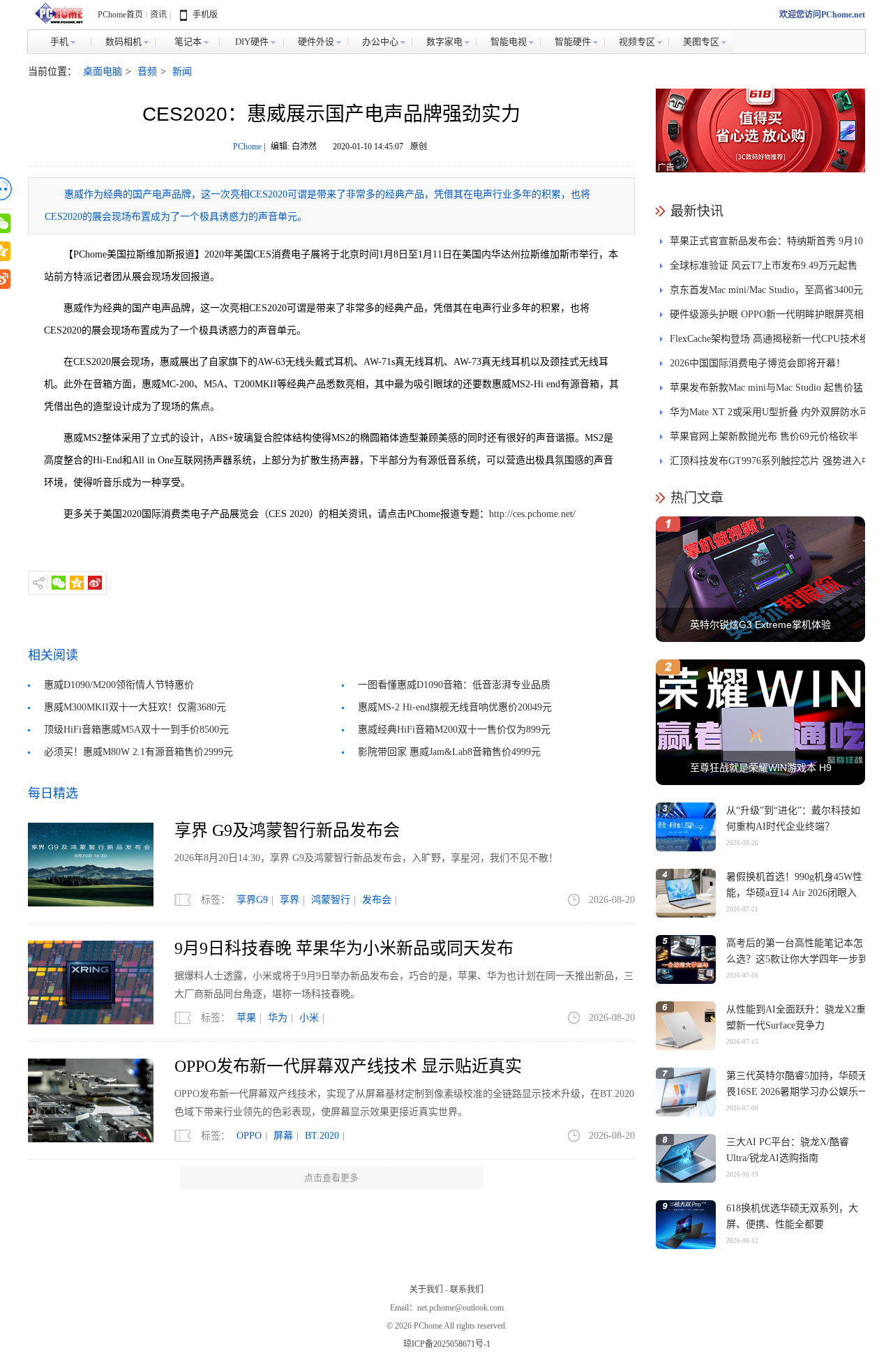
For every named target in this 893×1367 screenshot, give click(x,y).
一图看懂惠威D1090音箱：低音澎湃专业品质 (454, 685)
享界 (289, 900)
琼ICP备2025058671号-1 (446, 1344)
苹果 (246, 1018)
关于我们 (426, 1289)
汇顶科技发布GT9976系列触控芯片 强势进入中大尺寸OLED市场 (770, 464)
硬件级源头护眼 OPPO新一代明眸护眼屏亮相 (767, 314)
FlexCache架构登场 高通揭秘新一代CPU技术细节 (769, 342)
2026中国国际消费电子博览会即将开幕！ (758, 363)
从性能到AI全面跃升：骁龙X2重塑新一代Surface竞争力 (796, 1017)
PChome (247, 146)
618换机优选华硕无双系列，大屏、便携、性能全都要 (792, 1216)
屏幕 (283, 1135)
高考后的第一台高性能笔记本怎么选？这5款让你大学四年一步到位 (797, 959)
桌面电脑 (102, 71)
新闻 (182, 71)
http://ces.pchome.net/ (532, 514)
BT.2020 (322, 1135)
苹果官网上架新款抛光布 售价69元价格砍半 (764, 436)
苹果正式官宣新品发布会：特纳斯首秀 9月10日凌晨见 (766, 244)
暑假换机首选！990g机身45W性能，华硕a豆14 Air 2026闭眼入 (794, 885)
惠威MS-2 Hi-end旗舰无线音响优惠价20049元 (455, 707)
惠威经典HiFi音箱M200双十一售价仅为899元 (454, 729)
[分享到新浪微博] (95, 583)
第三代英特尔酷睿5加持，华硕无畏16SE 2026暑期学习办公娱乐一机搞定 (797, 1091)
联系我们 (466, 1289)
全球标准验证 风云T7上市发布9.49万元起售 (763, 265)
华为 (277, 1018)
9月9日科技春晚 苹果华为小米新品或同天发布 (343, 948)
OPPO (249, 1135)
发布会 (376, 900)
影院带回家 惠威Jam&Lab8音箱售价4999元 (449, 752)
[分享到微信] (59, 583)
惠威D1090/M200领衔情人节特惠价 (119, 685)
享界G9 (252, 900)
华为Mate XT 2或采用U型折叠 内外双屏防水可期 (769, 415)
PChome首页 (120, 15)
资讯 (158, 15)
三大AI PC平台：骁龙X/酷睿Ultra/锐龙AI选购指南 (787, 1150)
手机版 (205, 15)
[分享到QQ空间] (77, 583)
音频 (147, 71)
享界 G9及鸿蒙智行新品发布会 (287, 830)
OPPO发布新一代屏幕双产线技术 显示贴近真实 (348, 1066)
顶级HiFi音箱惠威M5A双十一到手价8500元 (136, 729)
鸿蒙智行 (330, 900)
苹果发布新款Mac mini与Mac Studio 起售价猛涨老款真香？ (766, 391)
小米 (309, 1018)
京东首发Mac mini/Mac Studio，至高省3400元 (766, 290)
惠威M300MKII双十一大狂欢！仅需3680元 (135, 707)
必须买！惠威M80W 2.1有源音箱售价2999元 (138, 752)
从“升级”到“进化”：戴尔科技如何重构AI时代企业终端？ (793, 818)
